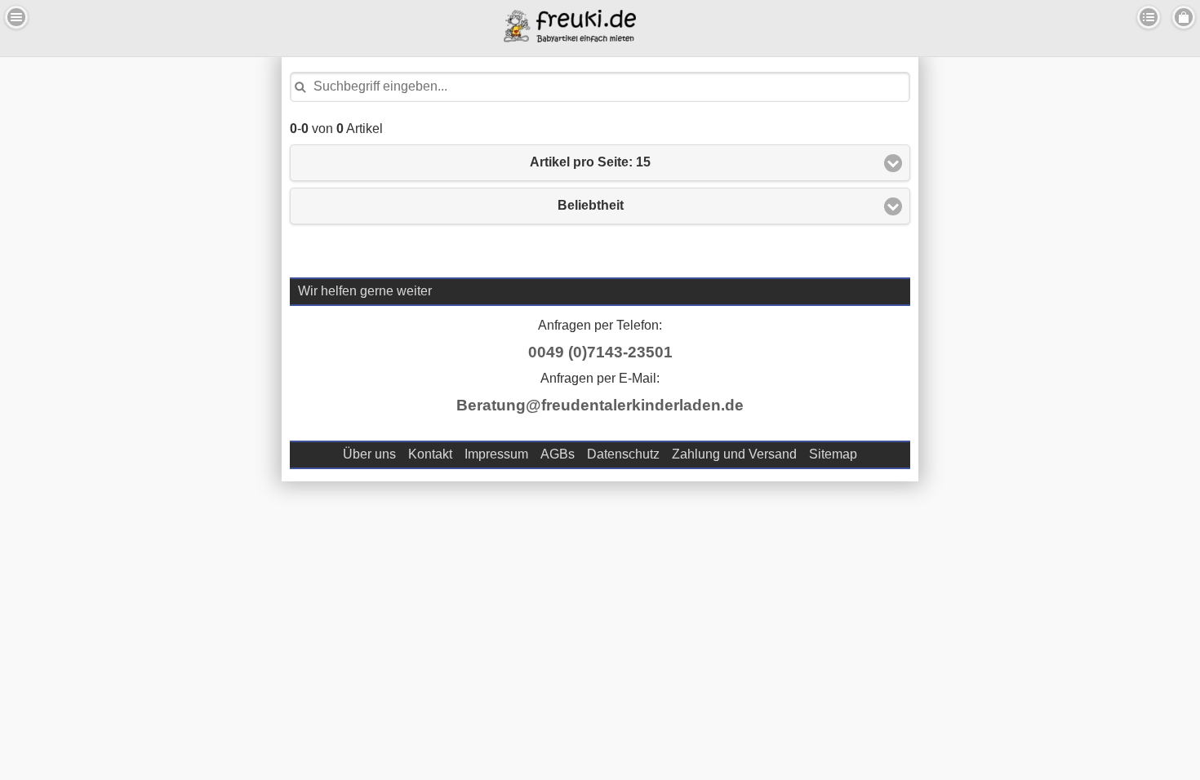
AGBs (557, 454)
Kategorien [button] (1148, 17)
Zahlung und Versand (734, 454)
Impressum (496, 454)
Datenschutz (623, 454)
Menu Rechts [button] (1183, 17)
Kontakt (430, 454)
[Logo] (570, 38)
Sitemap (833, 454)
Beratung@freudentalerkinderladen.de (600, 405)
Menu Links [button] (16, 17)
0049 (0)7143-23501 (600, 352)
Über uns (369, 454)
